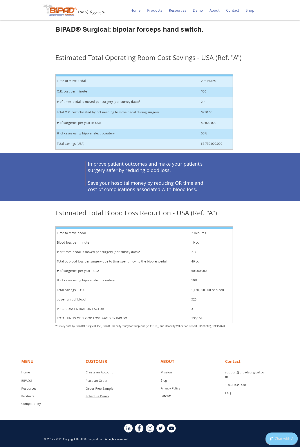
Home (25, 372)
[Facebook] (139, 428)
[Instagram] (150, 428)
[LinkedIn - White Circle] (128, 428)
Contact (232, 361)
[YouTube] (171, 428)
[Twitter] (160, 428)
